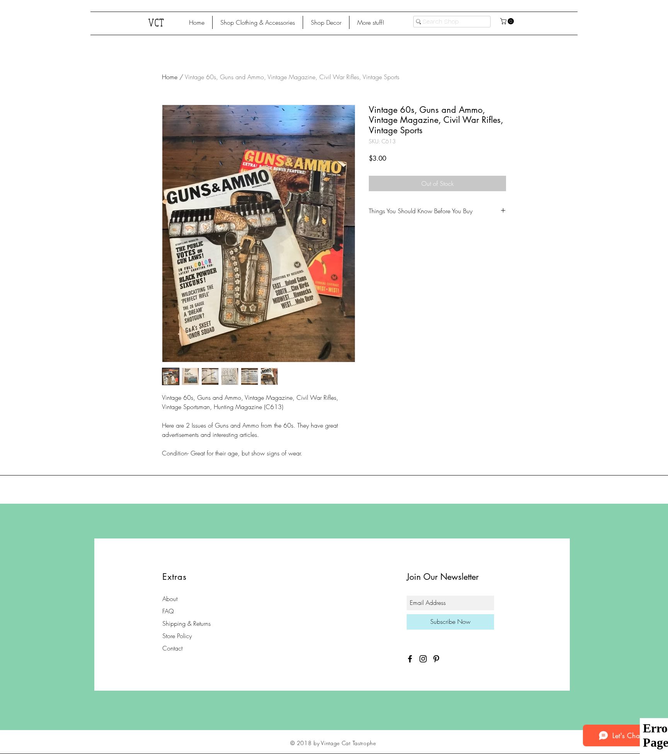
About (169, 598)
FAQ (168, 611)
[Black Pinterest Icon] (436, 659)
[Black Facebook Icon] (410, 659)
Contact (172, 648)
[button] (258, 22)
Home (169, 77)
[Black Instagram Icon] (423, 659)
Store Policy (177, 636)
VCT (156, 22)
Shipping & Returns (186, 623)
